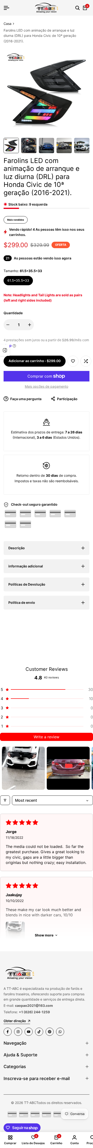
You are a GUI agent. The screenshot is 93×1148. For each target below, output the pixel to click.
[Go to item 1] (23, 768)
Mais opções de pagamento (46, 386)
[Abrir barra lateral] (5, 350)
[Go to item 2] (68, 768)
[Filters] (5, 800)
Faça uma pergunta (25, 399)
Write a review (46, 736)
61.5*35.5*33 (18, 280)
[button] (72, 361)
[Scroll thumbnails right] (87, 768)
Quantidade (13, 313)
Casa (7, 24)
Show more (44, 935)
